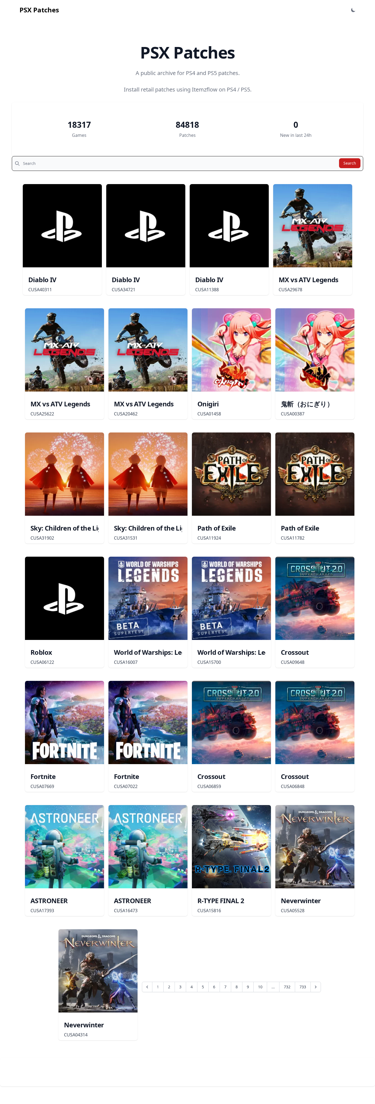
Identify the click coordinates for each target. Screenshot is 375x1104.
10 (260, 986)
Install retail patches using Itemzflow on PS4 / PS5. (187, 89)
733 (303, 986)
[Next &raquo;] (315, 987)
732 (287, 986)
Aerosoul (59, 1079)
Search (349, 163)
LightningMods (68, 1072)
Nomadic (66, 1066)
